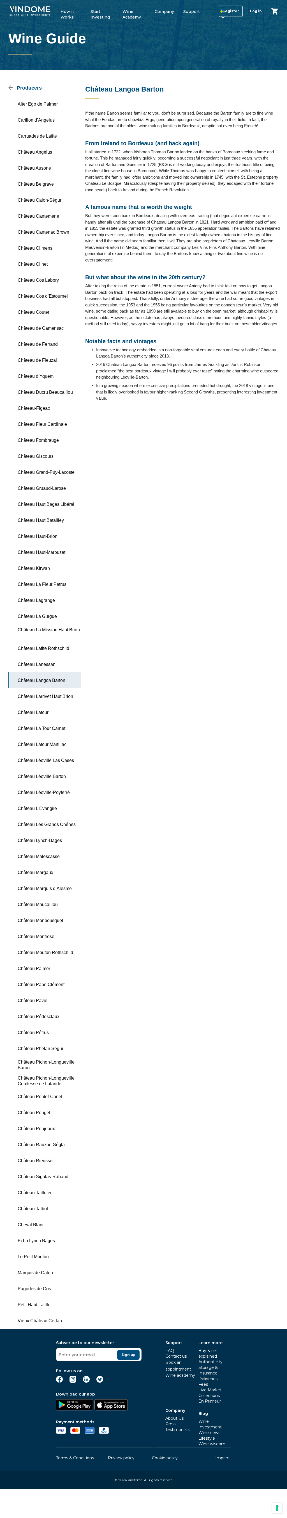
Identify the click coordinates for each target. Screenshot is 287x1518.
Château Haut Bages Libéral (46, 504)
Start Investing (100, 13)
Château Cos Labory (38, 280)
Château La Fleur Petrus (42, 584)
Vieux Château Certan (40, 1320)
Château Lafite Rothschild (43, 648)
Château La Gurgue (37, 616)
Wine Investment (210, 1424)
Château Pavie (32, 1000)
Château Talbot (33, 1208)
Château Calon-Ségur (39, 200)
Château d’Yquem (36, 376)
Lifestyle (206, 1438)
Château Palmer (34, 968)
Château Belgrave (36, 184)
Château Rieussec (36, 1160)
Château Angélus (35, 152)
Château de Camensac (41, 328)
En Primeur (209, 1401)
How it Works (67, 13)
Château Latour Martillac (42, 744)
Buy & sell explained (207, 1353)
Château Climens (35, 248)
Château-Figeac (34, 408)
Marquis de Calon (35, 1272)
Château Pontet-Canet (40, 1096)
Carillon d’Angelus (36, 120)
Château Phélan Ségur (40, 1048)
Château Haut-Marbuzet (41, 552)
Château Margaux (35, 872)
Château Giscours (36, 456)
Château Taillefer (35, 1192)
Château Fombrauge (38, 440)
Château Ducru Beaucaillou (45, 392)
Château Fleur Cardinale (42, 424)
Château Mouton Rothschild (45, 952)
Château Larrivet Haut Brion (45, 696)
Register (231, 11)
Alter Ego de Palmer (38, 104)
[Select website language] (217, 12)
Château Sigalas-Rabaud (43, 1176)
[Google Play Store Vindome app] (74, 1409)
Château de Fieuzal (37, 360)
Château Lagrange (36, 600)
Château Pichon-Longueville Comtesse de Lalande (46, 1081)
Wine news (209, 1432)
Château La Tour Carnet (41, 728)
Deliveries (207, 1378)
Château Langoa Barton (41, 680)
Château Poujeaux (36, 1128)
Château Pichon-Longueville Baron (46, 1065)
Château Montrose (36, 936)
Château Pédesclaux (38, 1016)
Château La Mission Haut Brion (49, 629)
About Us (174, 1418)
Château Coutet (33, 312)
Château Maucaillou (38, 904)
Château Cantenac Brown (43, 232)
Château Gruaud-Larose (42, 488)
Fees (203, 1384)
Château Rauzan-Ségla (41, 1144)
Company (164, 11)
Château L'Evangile (37, 808)
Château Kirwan (34, 568)
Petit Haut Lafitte (34, 1304)
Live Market (210, 1389)
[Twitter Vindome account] (99, 1381)
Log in (256, 11)
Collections (209, 1395)
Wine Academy (131, 13)
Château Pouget (34, 1112)
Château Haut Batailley (41, 520)
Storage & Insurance (208, 1370)
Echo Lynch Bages (36, 1240)
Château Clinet (33, 264)
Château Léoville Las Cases (46, 760)
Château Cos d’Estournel (43, 296)
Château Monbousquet (40, 920)
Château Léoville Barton (42, 776)
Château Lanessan (36, 664)
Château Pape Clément (41, 984)
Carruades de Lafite (37, 136)
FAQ (169, 1350)
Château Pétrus (33, 1032)
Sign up (128, 1355)
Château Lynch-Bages (40, 840)
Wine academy (180, 1375)
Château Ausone (34, 168)
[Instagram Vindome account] (73, 1381)
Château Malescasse (39, 856)
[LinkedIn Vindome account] (86, 1381)
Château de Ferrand (38, 344)
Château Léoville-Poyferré (44, 792)
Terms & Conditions (75, 1457)
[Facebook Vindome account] (59, 1381)
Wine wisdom (211, 1443)
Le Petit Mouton (33, 1256)
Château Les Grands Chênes (47, 824)
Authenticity (210, 1361)
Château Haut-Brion (37, 536)
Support (191, 11)
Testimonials (177, 1429)
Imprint (222, 1457)
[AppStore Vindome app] (111, 1409)
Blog (203, 1413)
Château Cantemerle (38, 216)
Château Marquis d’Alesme (45, 888)
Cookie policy (165, 1457)
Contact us (176, 1356)
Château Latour (33, 712)
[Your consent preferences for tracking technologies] (277, 1508)
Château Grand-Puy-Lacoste (46, 472)
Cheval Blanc (31, 1224)
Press (170, 1423)
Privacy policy (121, 1457)
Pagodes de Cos (34, 1288)
